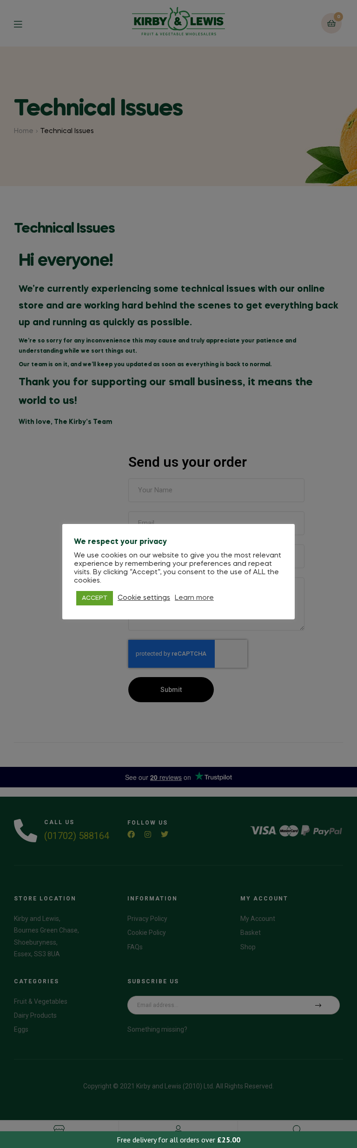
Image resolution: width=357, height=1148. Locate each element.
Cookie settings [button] (144, 598)
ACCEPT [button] (94, 598)
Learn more (194, 598)
